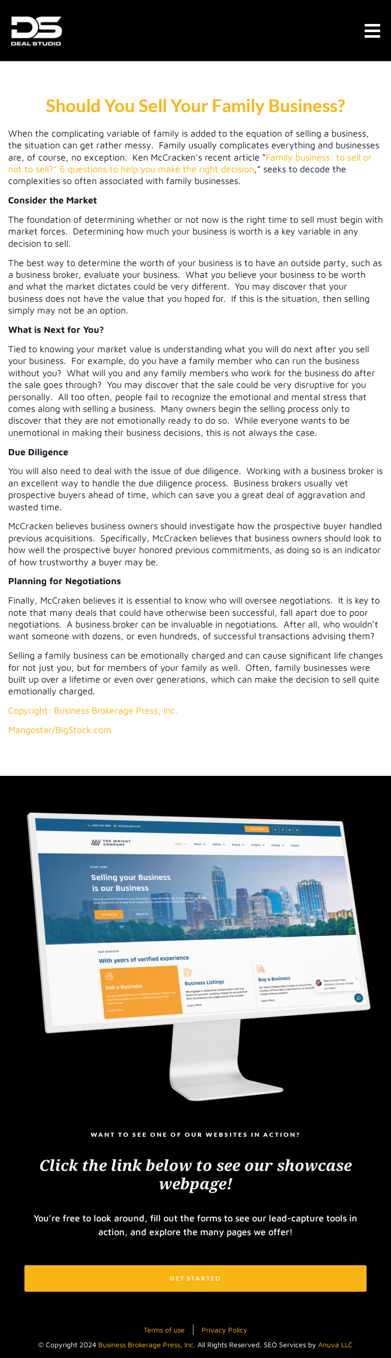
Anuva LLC (335, 1344)
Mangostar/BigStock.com (59, 729)
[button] (372, 30)
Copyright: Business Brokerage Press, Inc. (93, 710)
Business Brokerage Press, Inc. (147, 1344)
